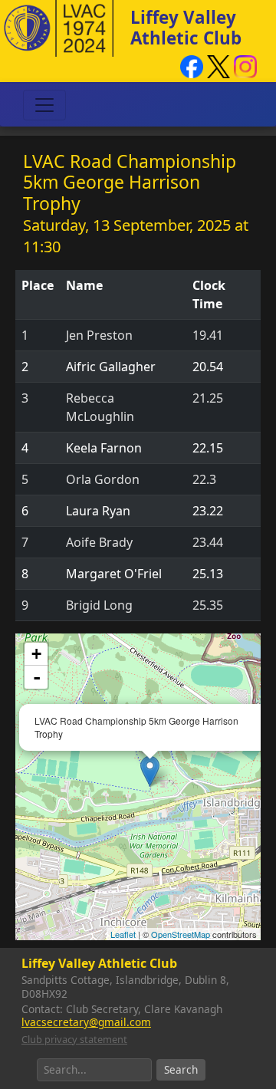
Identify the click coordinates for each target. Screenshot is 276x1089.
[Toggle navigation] (44, 105)
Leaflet (123, 934)
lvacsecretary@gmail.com (86, 1022)
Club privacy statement (74, 1039)
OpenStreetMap (180, 934)
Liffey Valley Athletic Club (186, 27)
